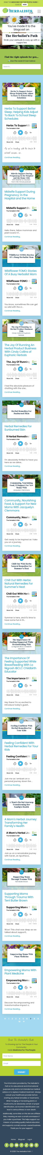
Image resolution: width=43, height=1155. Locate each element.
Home (13, 1139)
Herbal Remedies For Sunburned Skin (18, 428)
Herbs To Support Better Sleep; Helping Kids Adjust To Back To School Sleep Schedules (21, 113)
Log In (30, 1139)
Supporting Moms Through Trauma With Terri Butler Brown (19, 897)
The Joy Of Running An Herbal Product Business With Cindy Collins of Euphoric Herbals (20, 350)
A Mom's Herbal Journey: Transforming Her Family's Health (21, 823)
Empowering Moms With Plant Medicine (20, 972)
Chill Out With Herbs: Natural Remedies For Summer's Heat (19, 584)
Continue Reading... (13, 157)
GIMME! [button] (21, 1072)
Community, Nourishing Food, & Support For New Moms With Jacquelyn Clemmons (20, 505)
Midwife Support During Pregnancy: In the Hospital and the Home (20, 195)
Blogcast (21, 1139)
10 (19, 1021)
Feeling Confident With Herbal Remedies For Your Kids (21, 746)
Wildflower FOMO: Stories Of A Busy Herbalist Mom (21, 272)
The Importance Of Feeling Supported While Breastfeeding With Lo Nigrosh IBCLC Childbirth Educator (20, 665)
